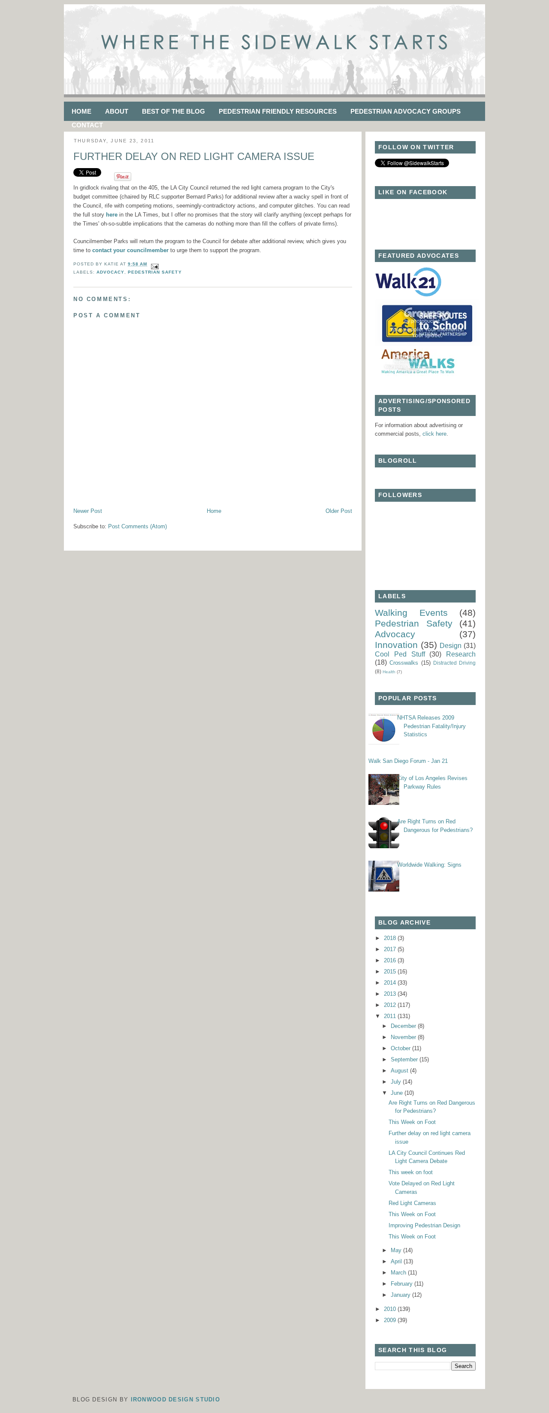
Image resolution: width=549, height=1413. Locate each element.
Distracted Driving (454, 663)
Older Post (339, 511)
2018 (391, 938)
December (404, 1026)
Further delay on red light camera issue (193, 156)
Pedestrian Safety (154, 272)
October (401, 1048)
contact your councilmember (130, 250)
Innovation (396, 645)
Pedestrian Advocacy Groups (405, 111)
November (404, 1037)
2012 (391, 1005)
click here (434, 434)
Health (389, 671)
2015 (391, 971)
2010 (391, 1309)
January (401, 1295)
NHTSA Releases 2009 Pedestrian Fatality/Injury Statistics (431, 726)
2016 (391, 960)
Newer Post (87, 511)
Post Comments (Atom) (137, 526)
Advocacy (110, 272)
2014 (391, 982)
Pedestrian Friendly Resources (278, 111)
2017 (391, 949)
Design (451, 645)
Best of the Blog (173, 111)
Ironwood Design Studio (175, 1399)
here (111, 214)
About (116, 111)
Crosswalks (403, 663)
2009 (391, 1320)
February (402, 1283)
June (397, 1093)
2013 (391, 994)
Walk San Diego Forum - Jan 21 (408, 761)
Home (81, 111)
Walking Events (411, 613)
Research (461, 654)
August (400, 1070)
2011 (391, 1016)
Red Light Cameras (412, 1203)
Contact (87, 125)
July (397, 1082)
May (397, 1250)
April (397, 1261)
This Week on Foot (412, 1122)
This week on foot (411, 1172)
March (399, 1272)
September (405, 1059)
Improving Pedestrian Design (424, 1225)
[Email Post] (154, 264)
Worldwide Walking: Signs (429, 865)
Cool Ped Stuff (400, 654)
